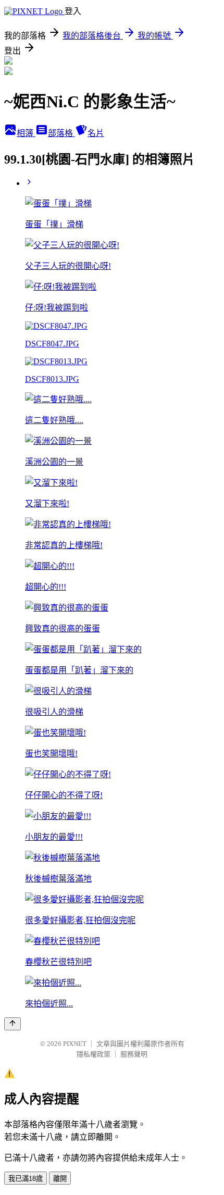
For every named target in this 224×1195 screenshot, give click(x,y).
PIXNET (74, 1044)
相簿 (26, 133)
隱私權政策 (93, 1054)
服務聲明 (133, 1054)
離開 (60, 1178)
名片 (96, 133)
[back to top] (12, 1023)
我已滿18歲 (25, 1178)
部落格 (61, 133)
